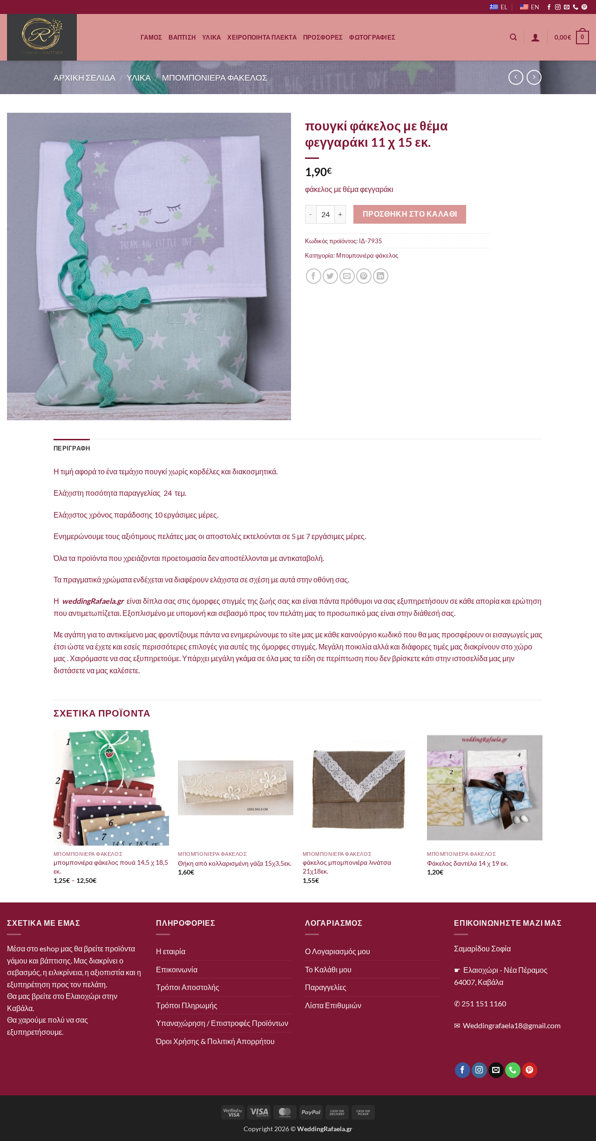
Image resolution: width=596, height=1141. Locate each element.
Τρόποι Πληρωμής (186, 1005)
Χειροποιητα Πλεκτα (262, 37)
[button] (535, 37)
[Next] (542, 815)
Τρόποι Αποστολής (187, 987)
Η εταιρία (170, 951)
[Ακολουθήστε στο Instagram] (558, 7)
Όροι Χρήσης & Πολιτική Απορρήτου (215, 1041)
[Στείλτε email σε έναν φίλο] (347, 276)
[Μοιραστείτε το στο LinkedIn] (380, 276)
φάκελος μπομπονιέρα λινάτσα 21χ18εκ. (347, 866)
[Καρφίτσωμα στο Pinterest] (364, 276)
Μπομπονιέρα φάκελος (367, 255)
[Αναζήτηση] (513, 37)
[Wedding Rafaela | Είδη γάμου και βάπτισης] (67, 37)
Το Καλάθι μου (328, 969)
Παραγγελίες (325, 987)
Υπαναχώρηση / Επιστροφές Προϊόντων (222, 1022)
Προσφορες (323, 37)
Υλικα (211, 37)
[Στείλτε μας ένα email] (566, 7)
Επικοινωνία (176, 969)
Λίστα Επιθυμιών (333, 1005)
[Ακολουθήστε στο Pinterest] (584, 7)
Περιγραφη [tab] (72, 448)
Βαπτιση (182, 37)
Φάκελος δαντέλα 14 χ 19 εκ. (467, 863)
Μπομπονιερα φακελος (214, 77)
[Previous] (54, 815)
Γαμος (151, 37)
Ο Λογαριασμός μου (337, 951)
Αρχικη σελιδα (84, 77)
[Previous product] (534, 77)
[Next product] (515, 77)
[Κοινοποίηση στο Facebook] (313, 276)
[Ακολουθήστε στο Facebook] (549, 7)
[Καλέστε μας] (575, 7)
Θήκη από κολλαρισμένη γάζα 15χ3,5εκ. (234, 863)
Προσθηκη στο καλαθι (410, 214)
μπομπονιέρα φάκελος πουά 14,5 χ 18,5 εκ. (111, 866)
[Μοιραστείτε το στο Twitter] (330, 276)
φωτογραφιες (372, 37)
